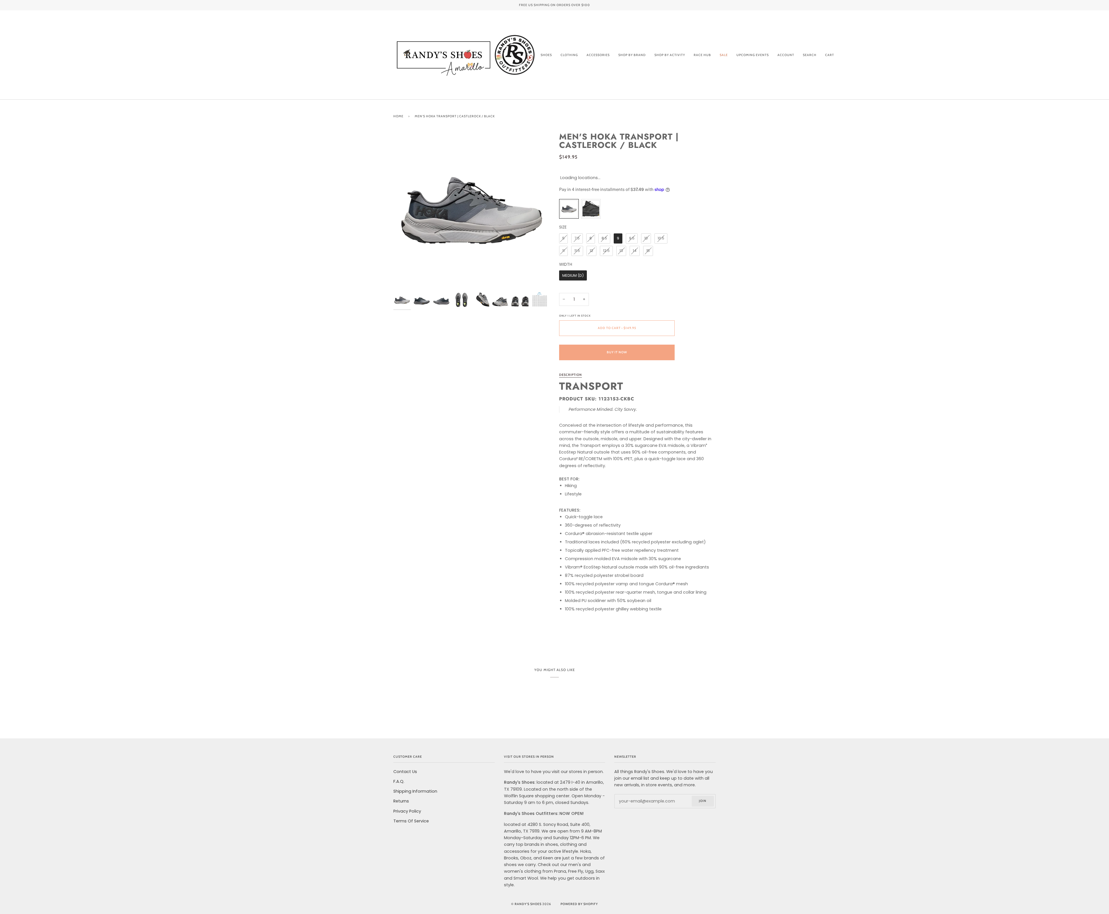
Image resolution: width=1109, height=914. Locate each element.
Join (702, 801)
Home (398, 116)
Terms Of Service (411, 821)
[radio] (569, 209)
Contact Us (405, 771)
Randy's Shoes (528, 904)
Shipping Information (415, 791)
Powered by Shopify (579, 904)
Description (570, 375)
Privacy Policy (407, 811)
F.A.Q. (398, 781)
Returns (401, 801)
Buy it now (617, 352)
